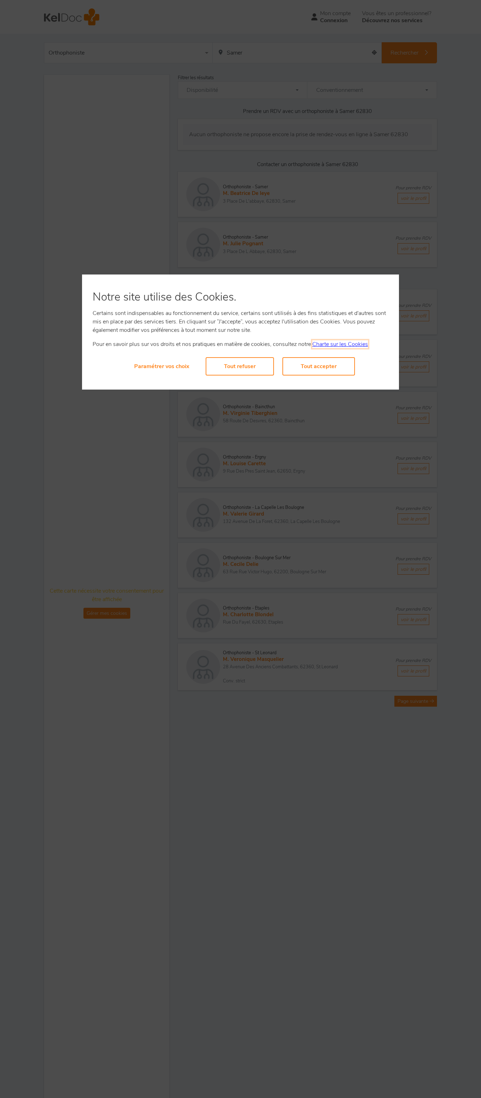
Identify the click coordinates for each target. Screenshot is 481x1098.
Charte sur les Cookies (340, 344)
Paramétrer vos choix (161, 366)
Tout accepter (319, 366)
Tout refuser (240, 366)
